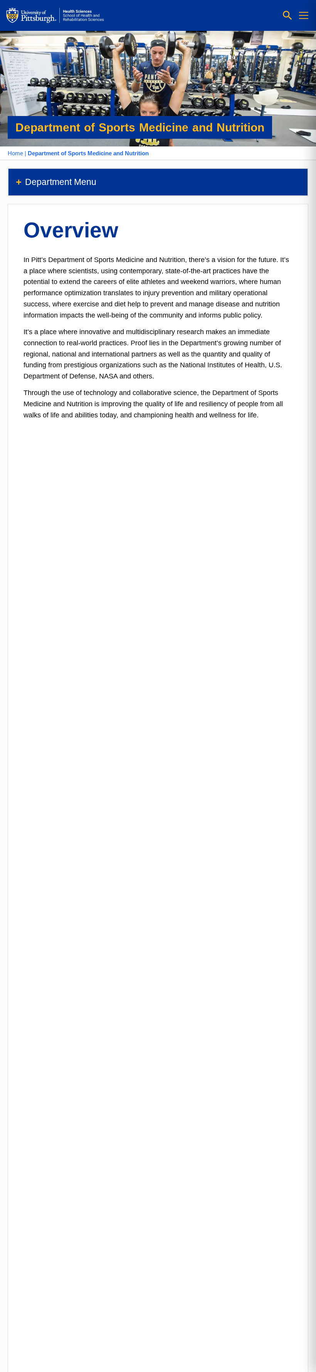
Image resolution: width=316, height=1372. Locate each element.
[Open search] (287, 15)
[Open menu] (304, 15)
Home (15, 153)
